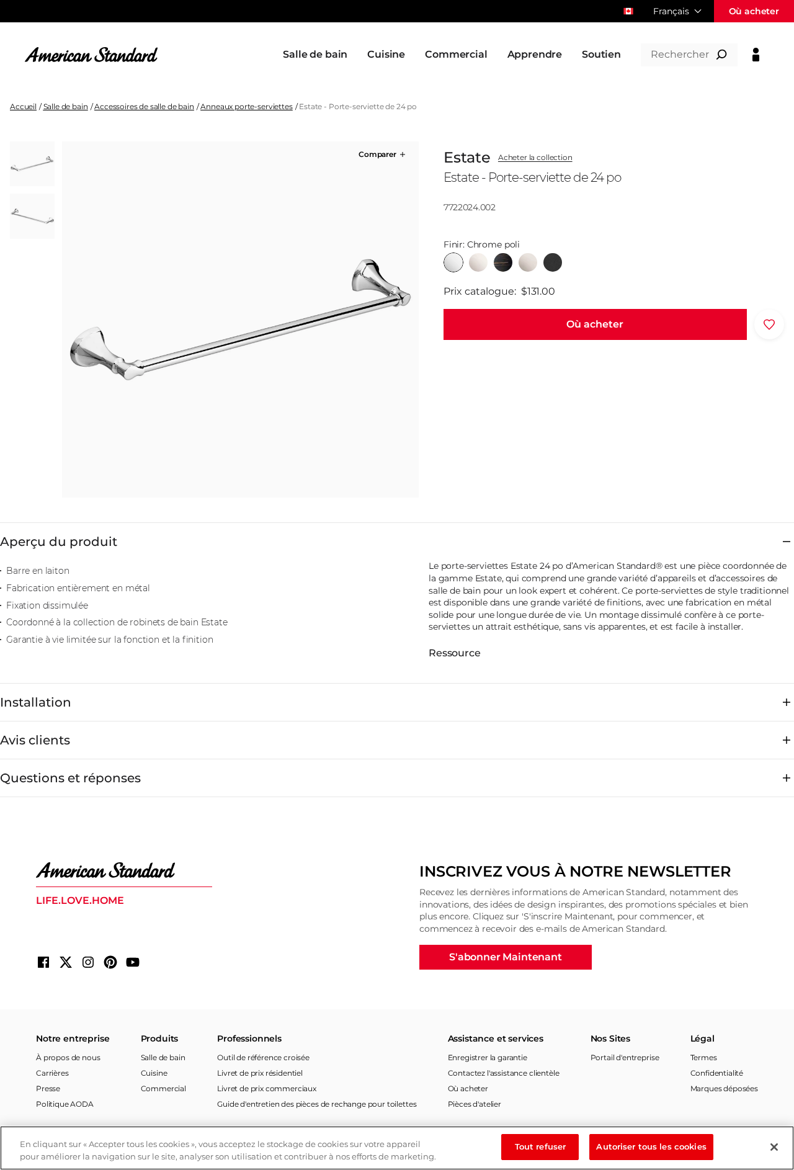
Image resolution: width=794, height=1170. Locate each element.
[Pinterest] (110, 962)
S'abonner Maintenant (505, 957)
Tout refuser (540, 1146)
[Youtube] (132, 962)
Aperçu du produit (58, 541)
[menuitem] (315, 54)
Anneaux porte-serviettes (246, 106)
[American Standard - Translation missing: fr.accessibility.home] (124, 870)
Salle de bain (65, 106)
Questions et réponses (70, 777)
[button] (383, 154)
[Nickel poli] (478, 262)
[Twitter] (65, 962)
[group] (240, 319)
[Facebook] (43, 962)
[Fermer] (774, 1147)
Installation (35, 702)
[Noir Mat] (553, 262)
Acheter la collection (535, 157)
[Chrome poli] (453, 262)
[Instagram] (88, 962)
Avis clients (35, 740)
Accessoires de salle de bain (144, 106)
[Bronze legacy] (503, 262)
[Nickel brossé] (528, 262)
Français (671, 11)
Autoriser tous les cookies (651, 1146)
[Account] (755, 54)
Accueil (23, 106)
